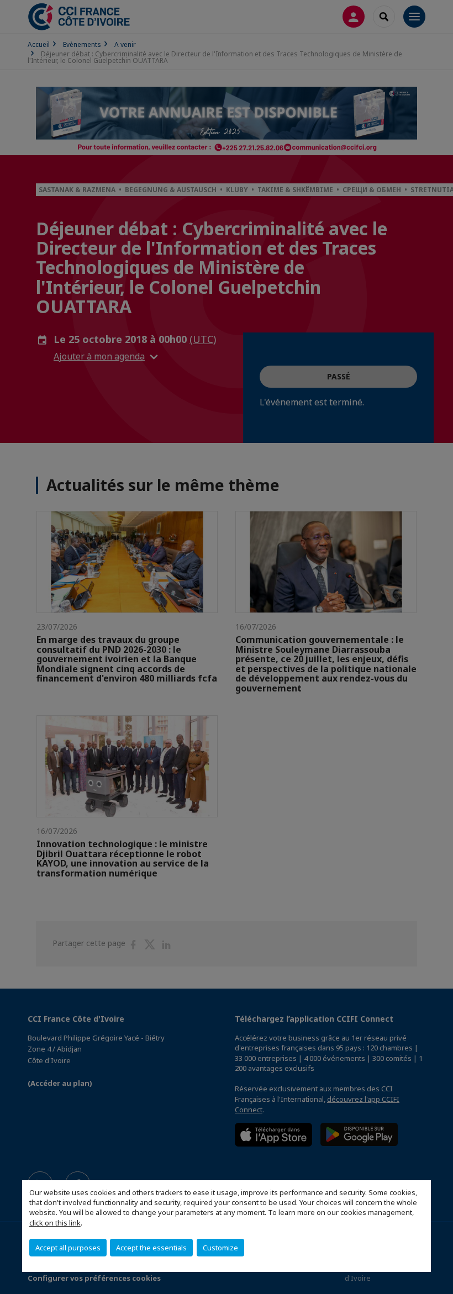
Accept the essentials (151, 1248)
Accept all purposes (68, 1248)
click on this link (55, 1223)
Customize (220, 1248)
